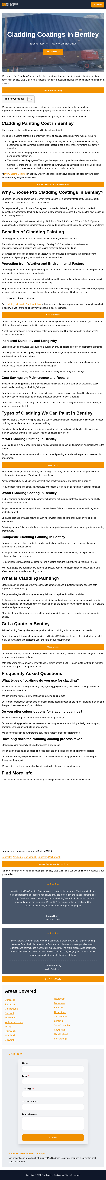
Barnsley (58, 1007)
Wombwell (10, 1035)
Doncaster (7, 857)
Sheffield (58, 1021)
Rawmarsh (10, 1031)
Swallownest (60, 1016)
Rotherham (59, 999)
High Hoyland (61, 1034)
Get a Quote (51, 52)
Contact (98, 5)
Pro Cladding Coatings (15, 174)
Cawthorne (59, 1030)
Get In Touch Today (53, 90)
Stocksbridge (60, 1039)
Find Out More (53, 315)
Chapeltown (60, 1012)
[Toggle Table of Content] (28, 99)
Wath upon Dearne (14, 1022)
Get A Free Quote (53, 979)
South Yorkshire (62, 1025)
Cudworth (9, 1040)
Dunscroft (42, 857)
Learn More (53, 465)
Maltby (8, 1026)
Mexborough (54, 857)
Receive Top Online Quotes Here (53, 864)
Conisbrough (30, 857)
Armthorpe (18, 857)
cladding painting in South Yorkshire (23, 304)
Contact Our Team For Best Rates (53, 184)
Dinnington (59, 1003)
